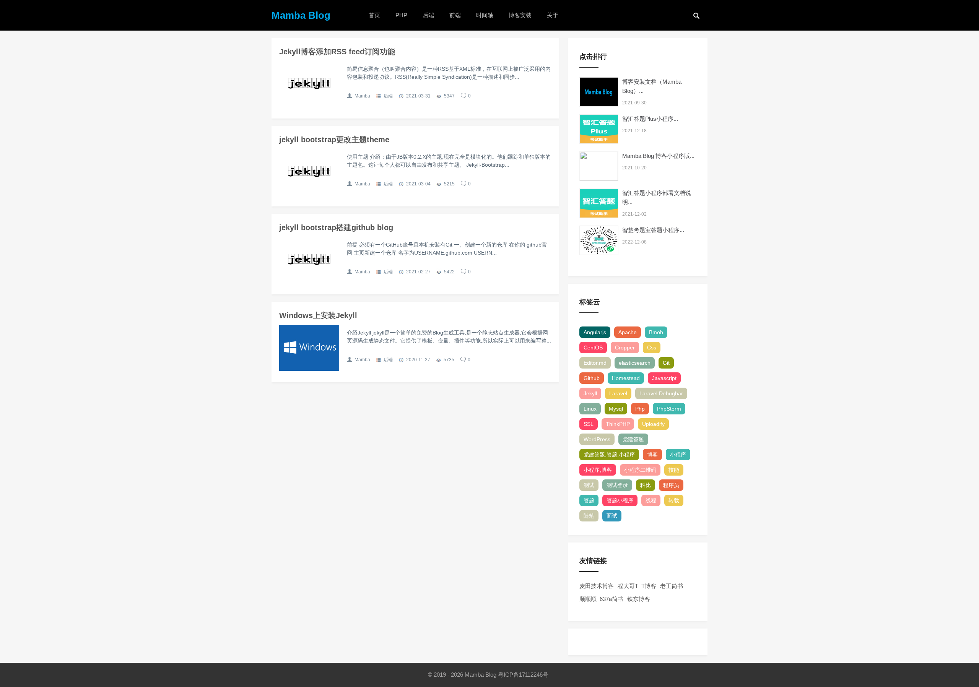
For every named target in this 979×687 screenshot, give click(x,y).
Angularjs (595, 332)
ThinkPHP (618, 424)
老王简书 (671, 586)
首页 (374, 15)
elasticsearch (634, 363)
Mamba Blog (301, 15)
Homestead (626, 378)
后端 (428, 15)
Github (592, 378)
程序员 (671, 485)
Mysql (616, 409)
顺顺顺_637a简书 (601, 599)
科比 (645, 485)
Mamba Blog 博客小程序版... (658, 156)
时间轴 (484, 15)
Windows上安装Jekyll (318, 315)
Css (651, 347)
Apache (627, 332)
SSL (589, 424)
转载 (673, 500)
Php (640, 409)
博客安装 (520, 15)
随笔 (589, 516)
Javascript (664, 378)
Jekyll (590, 393)
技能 (673, 470)
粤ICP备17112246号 (524, 674)
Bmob (656, 332)
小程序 (678, 455)
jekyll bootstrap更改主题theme (334, 139)
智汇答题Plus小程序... (650, 118)
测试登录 (617, 485)
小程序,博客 (598, 470)
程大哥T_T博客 (637, 586)
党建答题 (633, 439)
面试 (612, 516)
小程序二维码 (640, 470)
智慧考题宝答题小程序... (653, 230)
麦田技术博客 (596, 586)
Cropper (625, 347)
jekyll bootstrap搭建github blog (336, 227)
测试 (589, 485)
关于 (552, 15)
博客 (652, 455)
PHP (401, 15)
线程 (651, 500)
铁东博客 (638, 599)
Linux (590, 409)
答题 (589, 500)
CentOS (593, 347)
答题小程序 (620, 500)
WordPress (597, 439)
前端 (455, 15)
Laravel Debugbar (661, 393)
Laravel (618, 393)
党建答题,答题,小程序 (609, 455)
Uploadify (653, 424)
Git (666, 363)
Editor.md (595, 363)
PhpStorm (669, 409)
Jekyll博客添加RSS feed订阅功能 (337, 51)
